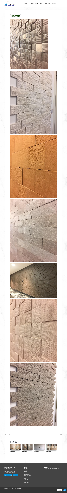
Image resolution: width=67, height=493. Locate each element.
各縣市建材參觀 (24, 17)
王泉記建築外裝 (46, 468)
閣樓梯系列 (26, 476)
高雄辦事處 (48, 451)
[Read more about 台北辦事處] (15, 447)
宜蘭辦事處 (24, 451)
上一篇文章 (7, 434)
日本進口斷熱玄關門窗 (27, 475)
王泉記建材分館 (29, 17)
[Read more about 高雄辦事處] (51, 447)
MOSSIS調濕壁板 (27, 474)
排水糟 (59, 468)
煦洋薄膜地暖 (26, 468)
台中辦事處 (36, 451)
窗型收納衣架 (26, 479)
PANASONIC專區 (47, 3)
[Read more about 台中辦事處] (39, 447)
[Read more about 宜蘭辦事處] (27, 447)
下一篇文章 (59, 434)
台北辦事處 (12, 451)
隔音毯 (25, 481)
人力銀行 (10, 475)
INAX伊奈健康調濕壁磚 (17, 17)
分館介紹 (6, 475)
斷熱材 (56, 468)
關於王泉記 (25, 3)
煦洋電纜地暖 (26, 470)
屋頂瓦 (51, 468)
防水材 (53, 468)
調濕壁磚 (34, 17)
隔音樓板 (36, 3)
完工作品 (53, 3)
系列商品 (41, 3)
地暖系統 (31, 3)
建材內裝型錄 (15, 475)
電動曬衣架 (26, 478)
